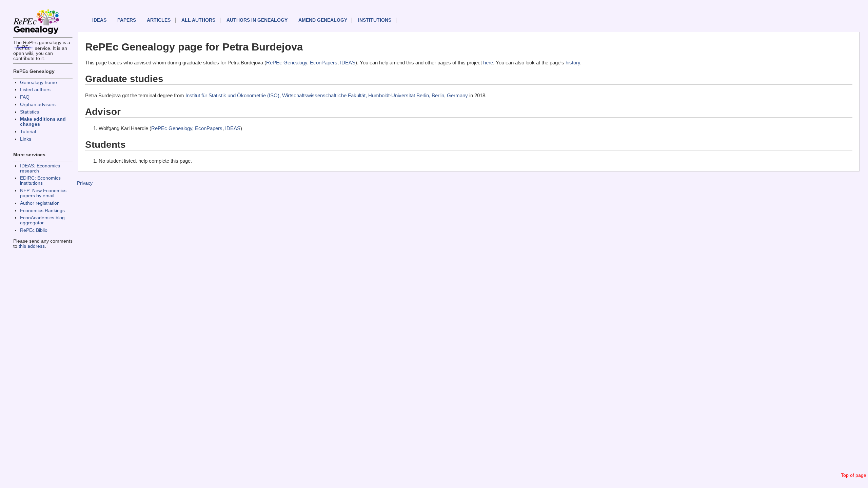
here (488, 62)
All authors (198, 20)
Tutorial (28, 131)
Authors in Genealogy (257, 20)
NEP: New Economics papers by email (43, 193)
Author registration (40, 203)
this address (32, 246)
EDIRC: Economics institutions (40, 181)
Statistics (29, 112)
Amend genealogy (322, 20)
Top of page (853, 475)
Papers (126, 20)
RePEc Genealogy (286, 62)
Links (25, 139)
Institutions (374, 20)
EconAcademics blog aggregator (42, 220)
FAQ (24, 97)
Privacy (85, 183)
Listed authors (35, 89)
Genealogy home (38, 82)
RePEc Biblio (33, 230)
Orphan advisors (38, 104)
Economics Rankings (42, 210)
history (573, 62)
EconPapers (323, 62)
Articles (159, 20)
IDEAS (99, 20)
